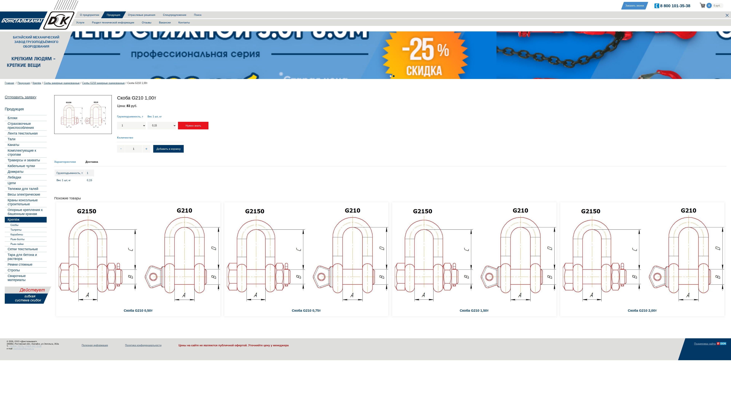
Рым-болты (17, 239)
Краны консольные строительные (23, 202)
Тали (11, 139)
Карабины (16, 234)
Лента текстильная (23, 133)
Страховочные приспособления (21, 126)
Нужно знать (193, 125)
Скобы (14, 224)
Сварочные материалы (17, 278)
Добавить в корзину (168, 148)
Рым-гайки (17, 243)
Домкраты (15, 172)
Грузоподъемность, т (130, 116)
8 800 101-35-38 (675, 5)
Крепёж (13, 219)
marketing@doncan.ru (23, 348)
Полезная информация (95, 345)
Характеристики (65, 161)
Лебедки (14, 177)
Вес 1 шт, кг (155, 116)
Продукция (113, 14)
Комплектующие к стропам (22, 152)
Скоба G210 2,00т (642, 310)
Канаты (13, 145)
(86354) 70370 (16, 346)
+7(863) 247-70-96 (32, 346)
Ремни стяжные (20, 264)
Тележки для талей (23, 189)
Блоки (12, 118)
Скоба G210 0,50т (138, 310)
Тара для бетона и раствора (22, 257)
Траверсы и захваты (24, 160)
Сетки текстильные (23, 249)
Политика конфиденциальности (143, 345)
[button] (390, 76)
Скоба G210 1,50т (474, 310)
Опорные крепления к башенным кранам (25, 212)
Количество (125, 137)
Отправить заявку (20, 97)
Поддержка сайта (705, 343)
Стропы (14, 270)
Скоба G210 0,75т (306, 310)
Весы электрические (24, 194)
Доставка (91, 161)
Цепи (12, 183)
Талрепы (16, 229)
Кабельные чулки (21, 166)
